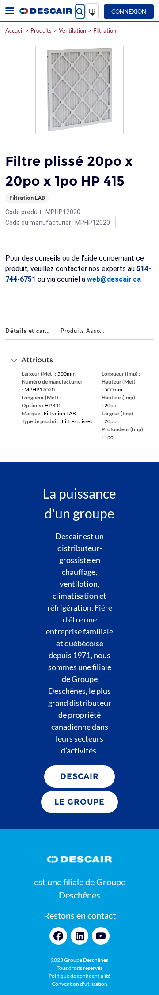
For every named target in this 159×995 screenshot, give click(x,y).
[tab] (27, 331)
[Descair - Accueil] (45, 11)
